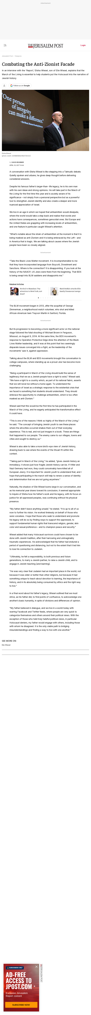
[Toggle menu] (5, 45)
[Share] (4, 85)
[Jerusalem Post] (45, 46)
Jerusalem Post (7, 56)
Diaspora (18, 56)
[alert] (21, 987)
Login (83, 45)
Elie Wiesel (6, 645)
